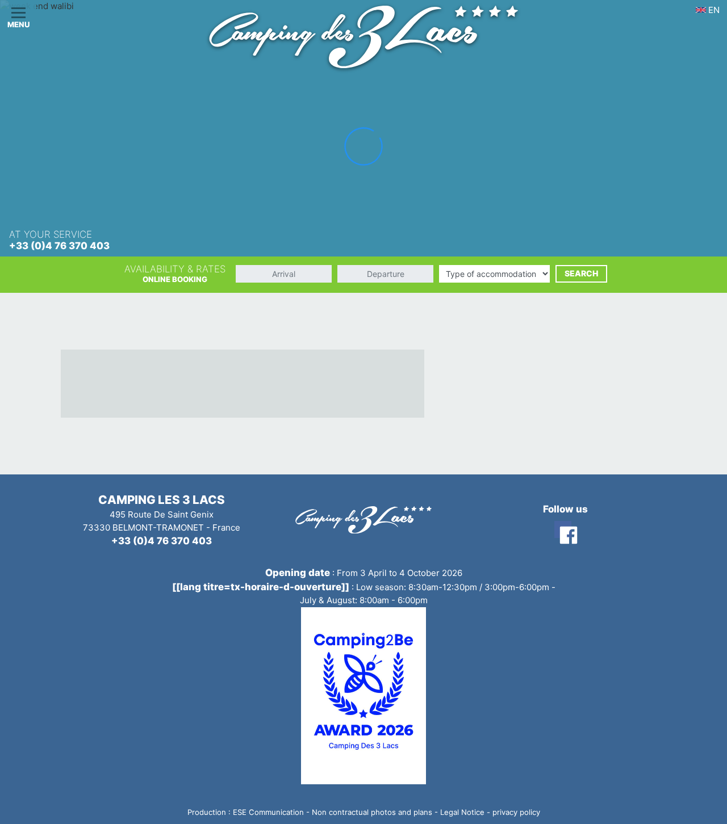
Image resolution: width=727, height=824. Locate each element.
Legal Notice (462, 812)
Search (581, 273)
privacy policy (516, 812)
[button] (18, 18)
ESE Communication (268, 812)
